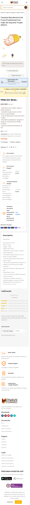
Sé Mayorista (4, 426)
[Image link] (6, 478)
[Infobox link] (8, 352)
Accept (18, 502)
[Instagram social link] (10, 147)
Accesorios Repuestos (14, 134)
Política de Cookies (6, 455)
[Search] (25, 7)
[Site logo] (14, 2)
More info (10, 502)
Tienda (3, 439)
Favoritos (3, 447)
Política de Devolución (7, 458)
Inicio (2, 423)
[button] (2, 39)
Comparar (4, 444)
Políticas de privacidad (7, 461)
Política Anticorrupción (7, 463)
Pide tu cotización (6, 428)
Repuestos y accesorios (14, 136)
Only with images (8, 331)
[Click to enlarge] (4, 48)
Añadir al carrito (16, 75)
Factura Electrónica (6, 431)
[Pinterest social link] (12, 147)
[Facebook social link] (8, 147)
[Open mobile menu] (2, 2)
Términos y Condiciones (7, 466)
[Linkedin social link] (14, 147)
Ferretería (3, 136)
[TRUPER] (4, 139)
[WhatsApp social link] (16, 147)
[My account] (26, 2)
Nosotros (3, 442)
